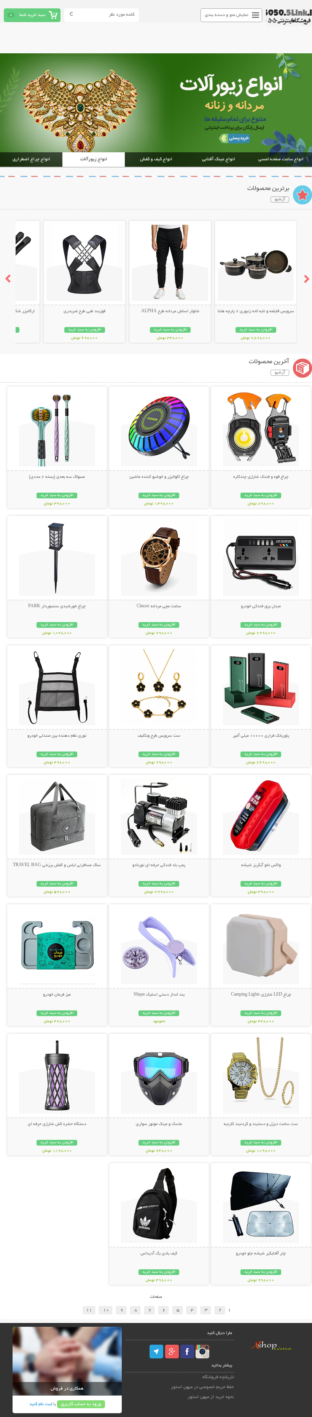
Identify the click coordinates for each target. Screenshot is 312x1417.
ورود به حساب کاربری (81, 1404)
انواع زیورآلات (93, 159)
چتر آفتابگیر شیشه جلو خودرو (261, 1253)
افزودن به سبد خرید (255, 330)
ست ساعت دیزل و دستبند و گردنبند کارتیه (261, 1124)
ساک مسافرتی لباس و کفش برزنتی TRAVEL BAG (57, 865)
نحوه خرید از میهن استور (211, 1397)
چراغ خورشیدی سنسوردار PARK (57, 606)
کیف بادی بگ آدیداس (158, 1253)
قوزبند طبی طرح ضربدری (84, 311)
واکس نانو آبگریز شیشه (261, 865)
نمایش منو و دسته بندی (226, 15)
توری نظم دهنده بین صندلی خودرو (56, 736)
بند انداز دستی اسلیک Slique (159, 995)
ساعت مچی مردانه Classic (159, 606)
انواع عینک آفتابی (218, 159)
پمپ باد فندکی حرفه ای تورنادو (158, 865)
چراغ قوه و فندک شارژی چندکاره (260, 477)
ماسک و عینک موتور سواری (159, 1124)
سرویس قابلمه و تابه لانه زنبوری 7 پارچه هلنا (256, 311)
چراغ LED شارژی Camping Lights (261, 995)
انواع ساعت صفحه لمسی (281, 159)
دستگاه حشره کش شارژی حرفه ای (57, 1124)
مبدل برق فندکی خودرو (261, 606)
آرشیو (280, 199)
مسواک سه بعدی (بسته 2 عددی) (57, 477)
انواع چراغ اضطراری (31, 159)
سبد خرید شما (32, 15)
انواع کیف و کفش (156, 159)
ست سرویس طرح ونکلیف (159, 736)
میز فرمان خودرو (57, 995)
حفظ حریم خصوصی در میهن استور (202, 1387)
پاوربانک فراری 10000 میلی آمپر (261, 736)
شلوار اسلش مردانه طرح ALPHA (170, 311)
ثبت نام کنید (40, 1404)
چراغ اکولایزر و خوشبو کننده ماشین (159, 477)
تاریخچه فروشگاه (218, 1377)
